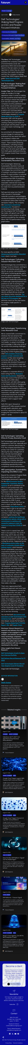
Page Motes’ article (17, 506)
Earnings (5, 734)
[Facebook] (18, 1034)
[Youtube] (15, 1034)
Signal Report (6, 894)
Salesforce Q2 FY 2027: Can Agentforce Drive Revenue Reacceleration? (11, 738)
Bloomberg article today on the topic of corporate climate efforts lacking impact (12, 545)
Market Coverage (6, 11)
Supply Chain (17, 625)
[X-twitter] (12, 1034)
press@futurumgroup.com (14, 1030)
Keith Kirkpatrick (9, 792)
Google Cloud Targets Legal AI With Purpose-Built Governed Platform (13, 779)
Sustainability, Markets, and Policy (11, 38)
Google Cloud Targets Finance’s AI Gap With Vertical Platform (13, 819)
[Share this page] (3, 1037)
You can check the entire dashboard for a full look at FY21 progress (14, 296)
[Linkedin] (10, 1034)
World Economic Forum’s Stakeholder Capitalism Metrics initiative (12, 483)
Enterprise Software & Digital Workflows (13, 35)
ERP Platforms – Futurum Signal (12, 897)
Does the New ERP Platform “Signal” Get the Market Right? (13, 858)
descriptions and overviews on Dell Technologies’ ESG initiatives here (13, 617)
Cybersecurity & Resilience (9, 32)
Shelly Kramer (16, 15)
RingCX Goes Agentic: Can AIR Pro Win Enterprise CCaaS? (13, 936)
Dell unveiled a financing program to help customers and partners (12, 356)
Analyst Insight (7, 855)
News (14, 775)
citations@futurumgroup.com (14, 1025)
